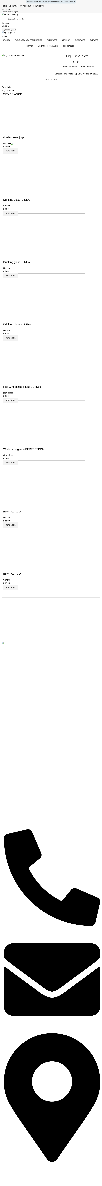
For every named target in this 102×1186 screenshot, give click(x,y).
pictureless (8, 393)
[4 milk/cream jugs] (48, 117)
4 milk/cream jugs (13, 137)
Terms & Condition (9, 1184)
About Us (5, 1171)
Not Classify (8, 143)
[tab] (51, 79)
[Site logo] (10, 14)
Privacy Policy (7, 1179)
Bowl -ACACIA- (12, 573)
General (6, 206)
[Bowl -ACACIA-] (48, 554)
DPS (80, 74)
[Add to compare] (6, 157)
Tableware (68, 74)
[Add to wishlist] (88, 118)
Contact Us (6, 1175)
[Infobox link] (51, 10)
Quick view (13, 157)
